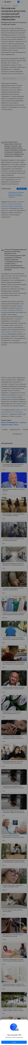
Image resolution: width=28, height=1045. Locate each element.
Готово (14, 1042)
